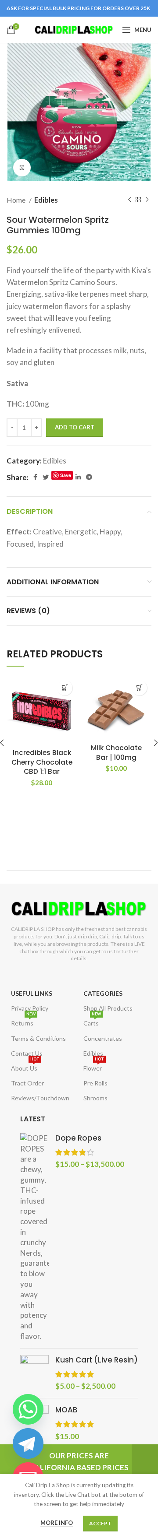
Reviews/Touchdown (40, 1098)
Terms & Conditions (38, 1038)
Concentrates (102, 1038)
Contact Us (27, 1053)
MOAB (66, 1410)
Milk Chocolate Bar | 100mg (116, 752)
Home (17, 200)
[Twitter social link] (45, 477)
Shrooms (95, 1098)
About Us (25, 1066)
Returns (23, 1021)
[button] (64, 687)
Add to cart (74, 427)
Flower (93, 1066)
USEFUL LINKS (31, 993)
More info (56, 1522)
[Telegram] (28, 1443)
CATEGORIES (102, 993)
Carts (92, 1021)
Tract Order (27, 1083)
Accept (100, 1523)
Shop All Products (108, 1008)
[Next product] (147, 200)
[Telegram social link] (89, 477)
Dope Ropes (78, 1138)
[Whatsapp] (28, 1409)
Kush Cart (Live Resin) (96, 1360)
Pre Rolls (95, 1083)
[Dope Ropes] (34, 1237)
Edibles (46, 200)
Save (65, 475)
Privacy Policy (29, 1008)
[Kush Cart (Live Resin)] (34, 1373)
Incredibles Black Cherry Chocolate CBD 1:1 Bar (41, 762)
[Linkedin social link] (78, 477)
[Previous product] (129, 200)
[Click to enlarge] (22, 167)
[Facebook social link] (35, 477)
